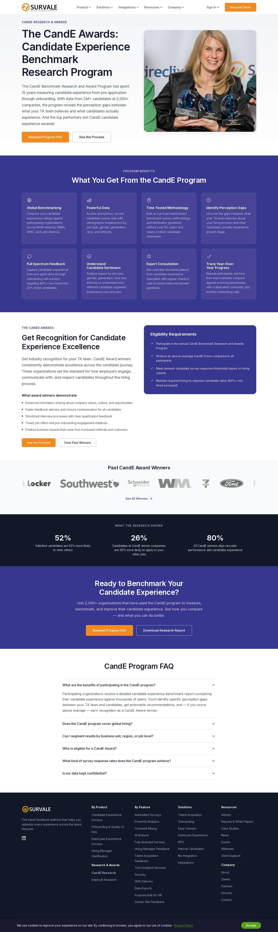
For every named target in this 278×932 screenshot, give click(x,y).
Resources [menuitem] (151, 7)
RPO (181, 842)
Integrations (186, 862)
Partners (226, 886)
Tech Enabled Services (150, 867)
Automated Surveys (148, 815)
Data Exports (143, 888)
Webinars (227, 848)
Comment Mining (146, 828)
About (225, 872)
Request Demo (240, 7)
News (225, 835)
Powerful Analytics (147, 821)
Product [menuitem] (82, 7)
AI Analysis (142, 835)
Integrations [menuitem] (127, 7)
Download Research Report (164, 630)
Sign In (211, 7)
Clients (225, 879)
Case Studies (230, 828)
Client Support (230, 855)
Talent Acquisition (190, 815)
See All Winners (136, 498)
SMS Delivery (144, 881)
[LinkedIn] (24, 838)
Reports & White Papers (237, 821)
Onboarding (186, 821)
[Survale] (37, 809)
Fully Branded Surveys (150, 842)
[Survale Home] (39, 7)
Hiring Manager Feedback (152, 848)
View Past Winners (77, 442)
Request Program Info (45, 137)
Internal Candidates (191, 848)
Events (225, 842)
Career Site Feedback (149, 902)
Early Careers (187, 828)
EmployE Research (104, 879)
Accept (251, 925)
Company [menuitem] (174, 7)
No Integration (187, 855)
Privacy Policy (183, 925)
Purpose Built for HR (148, 895)
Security (140, 874)
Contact (226, 900)
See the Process (91, 137)
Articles (226, 815)
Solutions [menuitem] (103, 7)
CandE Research (104, 872)
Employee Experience (193, 835)
